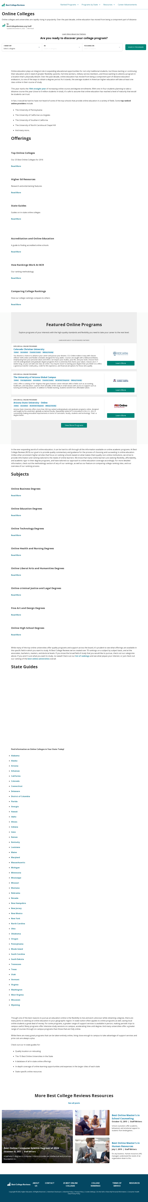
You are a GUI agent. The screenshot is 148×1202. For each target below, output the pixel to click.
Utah (13, 974)
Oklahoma (16, 933)
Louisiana (15, 847)
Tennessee (16, 964)
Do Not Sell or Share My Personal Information (111, 1192)
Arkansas (15, 771)
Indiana (14, 827)
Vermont (15, 979)
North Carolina (18, 923)
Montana (15, 888)
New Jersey (16, 908)
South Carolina (18, 954)
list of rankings (82, 656)
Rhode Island (17, 949)
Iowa (13, 832)
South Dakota (17, 959)
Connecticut (16, 786)
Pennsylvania (17, 944)
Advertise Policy (68, 1192)
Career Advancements (127, 4)
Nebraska (15, 893)
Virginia (14, 984)
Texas (14, 969)
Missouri (15, 883)
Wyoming (15, 1005)
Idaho (13, 816)
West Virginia (17, 995)
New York (15, 918)
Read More (16, 166)
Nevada (14, 898)
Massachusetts (18, 862)
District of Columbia (20, 796)
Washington (16, 989)
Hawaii (14, 811)
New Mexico (16, 913)
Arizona (14, 766)
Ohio (13, 928)
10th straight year (37, 88)
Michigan (15, 867)
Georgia (15, 806)
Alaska (14, 760)
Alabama (15, 755)
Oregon (14, 939)
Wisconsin (15, 1000)
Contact (49, 1183)
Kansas (14, 837)
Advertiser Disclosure (54, 1192)
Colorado (15, 781)
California (15, 776)
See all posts (74, 1103)
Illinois (14, 822)
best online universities (38, 658)
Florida (14, 801)
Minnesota (16, 872)
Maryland (15, 857)
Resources (107, 4)
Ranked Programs (68, 4)
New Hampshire (18, 903)
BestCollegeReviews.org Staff (19, 26)
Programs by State (90, 4)
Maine (14, 852)
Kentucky (15, 842)
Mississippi (16, 877)
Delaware (15, 791)
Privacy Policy (79, 1192)
